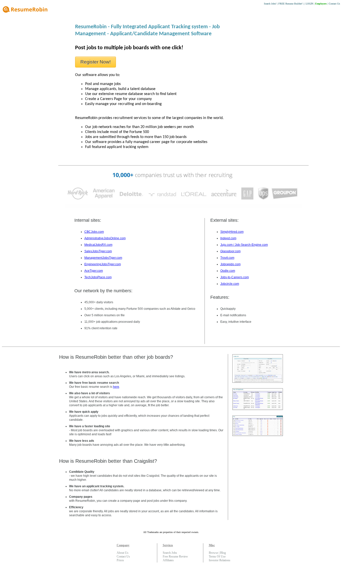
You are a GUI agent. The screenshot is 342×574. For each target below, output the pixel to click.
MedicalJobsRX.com (98, 244)
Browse (213, 552)
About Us (122, 552)
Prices (120, 560)
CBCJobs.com (94, 232)
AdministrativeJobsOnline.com (105, 238)
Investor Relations (219, 560)
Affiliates (168, 560)
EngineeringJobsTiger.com (102, 264)
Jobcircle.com (229, 284)
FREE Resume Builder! (290, 3)
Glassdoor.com (230, 251)
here (116, 386)
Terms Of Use (217, 556)
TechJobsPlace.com (98, 277)
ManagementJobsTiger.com (103, 258)
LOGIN (309, 3)
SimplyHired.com (232, 232)
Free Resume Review (175, 556)
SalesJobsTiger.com (98, 251)
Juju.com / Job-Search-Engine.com (244, 244)
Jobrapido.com (230, 264)
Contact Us (334, 3)
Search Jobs (170, 552)
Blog (223, 552)
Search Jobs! (270, 3)
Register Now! (95, 61)
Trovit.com (227, 258)
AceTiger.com (93, 270)
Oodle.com (227, 270)
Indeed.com (228, 238)
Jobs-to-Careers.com (234, 277)
